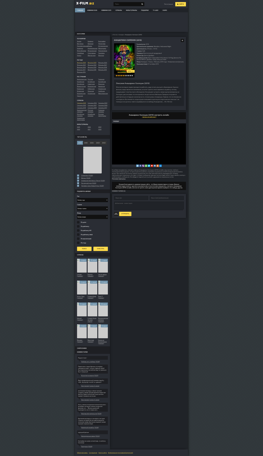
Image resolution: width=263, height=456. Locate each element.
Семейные (80, 53)
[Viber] (143, 166)
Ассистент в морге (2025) (89, 375)
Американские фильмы (176, 62)
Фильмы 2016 (92, 70)
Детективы (101, 43)
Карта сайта (103, 453)
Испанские (80, 91)
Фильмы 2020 (81, 67)
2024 (89, 127)
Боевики (90, 41)
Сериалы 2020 (102, 105)
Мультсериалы (131, 10)
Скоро (165, 10)
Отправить (125, 214)
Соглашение (93, 453)
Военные (90, 43)
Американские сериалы (82, 111)
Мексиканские (103, 93)
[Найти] (142, 4)
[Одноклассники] (157, 166)
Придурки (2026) (86, 446)
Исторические (103, 46)
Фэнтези (101, 55)
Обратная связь (82, 453)
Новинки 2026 (92, 10)
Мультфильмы (81, 51)
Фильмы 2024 (102, 62)
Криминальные (92, 48)
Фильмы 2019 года (160, 62)
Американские (82, 79)
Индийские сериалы (80, 115)
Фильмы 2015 (102, 70)
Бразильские (81, 93)
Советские (91, 84)
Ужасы (150, 62)
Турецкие (101, 79)
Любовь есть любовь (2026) (90, 361)
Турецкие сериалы (101, 111)
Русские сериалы (90, 111)
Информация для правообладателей (120, 453)
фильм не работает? (149, 117)
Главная (80, 10)
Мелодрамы (102, 48)
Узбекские (91, 89)
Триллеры (101, 53)
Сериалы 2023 (102, 103)
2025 (78, 127)
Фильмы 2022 (92, 65)
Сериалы (118, 10)
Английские (102, 82)
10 (132, 75)
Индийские (80, 84)
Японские (101, 84)
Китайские (91, 82)
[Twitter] (149, 166)
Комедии (144, 62)
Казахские (80, 89)
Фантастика (91, 55)
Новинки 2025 (106, 10)
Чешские (80, 96)
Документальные (82, 46)
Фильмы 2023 (81, 65)
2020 (99, 129)
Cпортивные (92, 53)
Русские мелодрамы (102, 115)
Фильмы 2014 (81, 72)
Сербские (101, 91)
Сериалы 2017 (102, 108)
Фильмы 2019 (92, 67)
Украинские (102, 89)
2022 (78, 129)
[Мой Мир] (160, 166)
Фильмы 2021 (102, 65)
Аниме (79, 41)
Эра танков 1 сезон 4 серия (90, 386)
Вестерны (80, 43)
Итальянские (92, 86)
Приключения (102, 51)
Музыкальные (92, 51)
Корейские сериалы (91, 115)
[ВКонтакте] (154, 166)
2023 (99, 127)
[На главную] (85, 4)
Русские (90, 79)
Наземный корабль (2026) (90, 427)
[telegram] (137, 166)
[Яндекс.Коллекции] (152, 166)
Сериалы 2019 (81, 108)
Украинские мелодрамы (81, 119)
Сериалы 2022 (81, 105)
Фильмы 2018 (102, 67)
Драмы (90, 46)
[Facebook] (140, 166)
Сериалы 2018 (92, 108)
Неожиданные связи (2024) (90, 436)
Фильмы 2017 (81, 70)
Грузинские (91, 93)
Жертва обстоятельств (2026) (91, 413)
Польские (91, 91)
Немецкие (101, 86)
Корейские (80, 82)
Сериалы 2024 (92, 103)
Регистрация (168, 4)
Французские (81, 86)
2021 (89, 129)
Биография (101, 41)
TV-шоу (155, 10)
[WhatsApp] (146, 166)
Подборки (145, 10)
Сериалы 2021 (92, 105)
